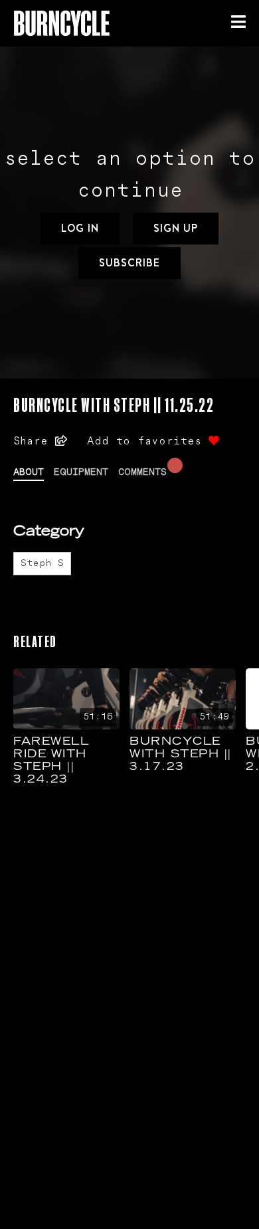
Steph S (42, 563)
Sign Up (175, 228)
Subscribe (129, 262)
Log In (80, 228)
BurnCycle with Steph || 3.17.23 (181, 755)
